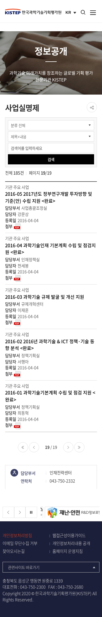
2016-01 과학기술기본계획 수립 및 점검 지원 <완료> (50, 396)
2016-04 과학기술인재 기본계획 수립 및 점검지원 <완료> (50, 248)
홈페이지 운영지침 (67, 551)
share (92, 107)
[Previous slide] (8, 512)
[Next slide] (20, 512)
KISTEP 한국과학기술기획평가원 (33, 11)
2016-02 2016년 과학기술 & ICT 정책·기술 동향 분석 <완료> (49, 344)
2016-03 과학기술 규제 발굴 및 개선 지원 (44, 296)
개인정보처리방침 (17, 535)
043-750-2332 (62, 481)
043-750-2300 (33, 587)
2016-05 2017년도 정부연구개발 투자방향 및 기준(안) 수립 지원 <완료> (48, 197)
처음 (23, 447)
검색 (51, 159)
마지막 (79, 447)
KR (71, 13)
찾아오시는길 (14, 551)
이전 (34, 447)
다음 (68, 447)
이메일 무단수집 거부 (20, 543)
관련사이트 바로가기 (23, 567)
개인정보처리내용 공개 (71, 543)
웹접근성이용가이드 (69, 535)
